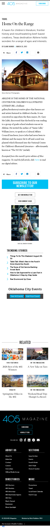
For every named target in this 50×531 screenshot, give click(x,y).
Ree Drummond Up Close (20, 279)
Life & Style (32, 466)
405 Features (12, 363)
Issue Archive (33, 456)
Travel (4, 19)
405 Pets (8, 498)
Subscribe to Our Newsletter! (25, 184)
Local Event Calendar (36, 491)
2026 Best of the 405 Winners (12, 368)
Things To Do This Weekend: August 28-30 (26, 257)
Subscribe (42, 3)
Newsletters (25, 432)
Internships (9, 469)
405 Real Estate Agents (13, 495)
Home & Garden (34, 469)
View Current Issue (25, 201)
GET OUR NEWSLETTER (25, 195)
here (37, 159)
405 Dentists (9, 488)
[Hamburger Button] (3, 3)
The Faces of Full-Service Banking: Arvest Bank (24, 268)
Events (31, 459)
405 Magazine (12, 518)
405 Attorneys (10, 491)
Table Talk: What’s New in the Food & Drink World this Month (25, 263)
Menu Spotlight (10, 507)
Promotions (33, 485)
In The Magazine (37, 363)
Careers (8, 466)
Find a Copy (33, 495)
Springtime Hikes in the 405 (12, 395)
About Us (8, 456)
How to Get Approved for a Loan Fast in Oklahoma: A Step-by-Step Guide (26, 274)
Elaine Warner (9, 46)
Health (12, 390)
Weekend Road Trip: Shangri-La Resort (37, 395)
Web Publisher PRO (35, 518)
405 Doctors (9, 485)
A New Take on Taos (37, 366)
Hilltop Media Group (12, 472)
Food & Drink (33, 462)
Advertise (8, 459)
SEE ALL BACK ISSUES (25, 243)
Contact (8, 462)
